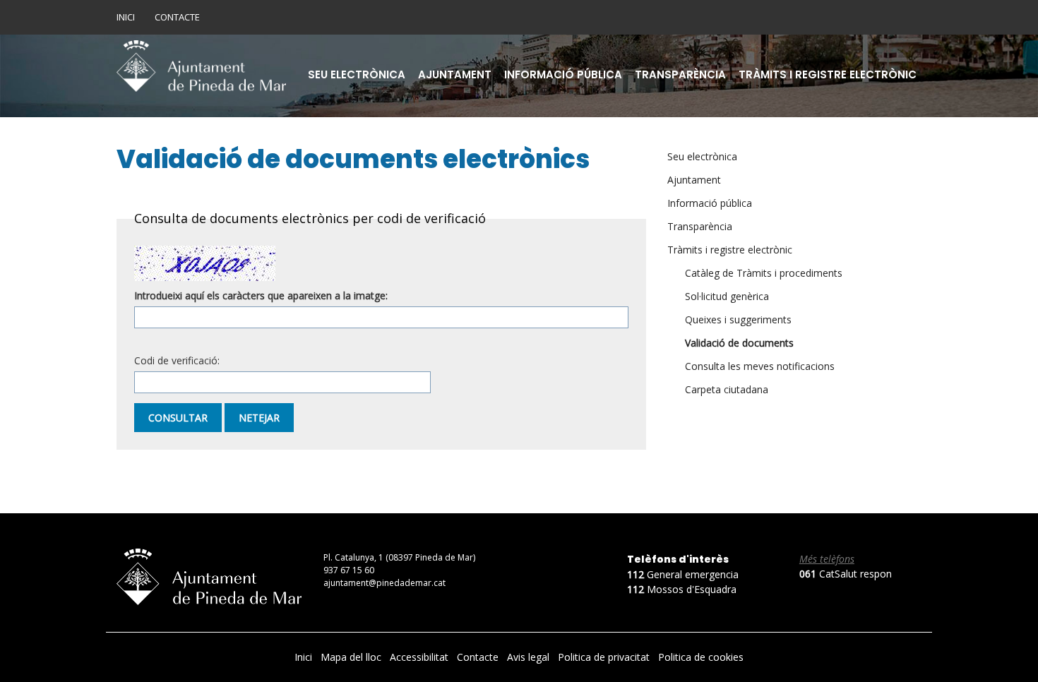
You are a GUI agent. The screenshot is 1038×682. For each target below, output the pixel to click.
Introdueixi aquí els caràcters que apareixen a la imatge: (261, 295)
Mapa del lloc (352, 657)
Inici (126, 17)
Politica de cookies (701, 657)
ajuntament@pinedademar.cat (384, 583)
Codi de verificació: (177, 360)
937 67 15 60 (348, 570)
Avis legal (529, 657)
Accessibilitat (420, 657)
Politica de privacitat (605, 657)
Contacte (177, 17)
